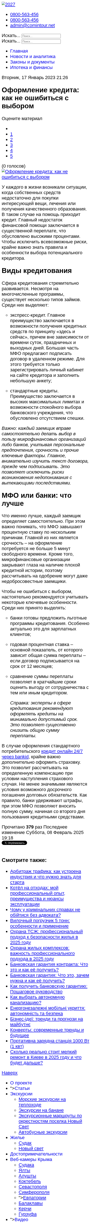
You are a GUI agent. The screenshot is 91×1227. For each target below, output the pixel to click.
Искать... (11, 35)
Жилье (17, 1137)
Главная (19, 51)
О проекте (21, 1082)
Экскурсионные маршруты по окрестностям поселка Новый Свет (50, 1121)
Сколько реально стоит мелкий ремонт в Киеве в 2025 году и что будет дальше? (45, 1057)
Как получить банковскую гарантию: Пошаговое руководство (48, 988)
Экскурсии (21, 1093)
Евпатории (34, 1197)
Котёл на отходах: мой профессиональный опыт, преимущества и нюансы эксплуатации (37, 896)
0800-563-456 (24, 14)
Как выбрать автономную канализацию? (37, 999)
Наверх (10, 1072)
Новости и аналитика (32, 56)
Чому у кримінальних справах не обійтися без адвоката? (45, 912)
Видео (21, 1219)
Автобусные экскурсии (43, 1132)
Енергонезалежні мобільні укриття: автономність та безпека (47, 1010)
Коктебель (30, 1181)
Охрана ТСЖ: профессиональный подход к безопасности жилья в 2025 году (46, 937)
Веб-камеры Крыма (31, 1159)
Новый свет (31, 1148)
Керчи (25, 1208)
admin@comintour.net (32, 25)
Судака (26, 1164)
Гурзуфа (28, 1214)
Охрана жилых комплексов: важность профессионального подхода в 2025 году (42, 953)
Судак (25, 1143)
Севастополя (33, 1186)
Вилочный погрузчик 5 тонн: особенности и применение (40, 923)
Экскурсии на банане (41, 1110)
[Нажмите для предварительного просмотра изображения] (45, 177)
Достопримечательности (36, 1154)
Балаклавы (31, 1203)
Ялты (24, 1170)
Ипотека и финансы (31, 67)
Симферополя (34, 1192)
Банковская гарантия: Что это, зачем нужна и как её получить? (49, 978)
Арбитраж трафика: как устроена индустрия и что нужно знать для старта (45, 877)
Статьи (22, 1088)
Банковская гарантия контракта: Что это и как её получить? (49, 967)
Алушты (27, 1175)
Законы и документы (32, 62)
